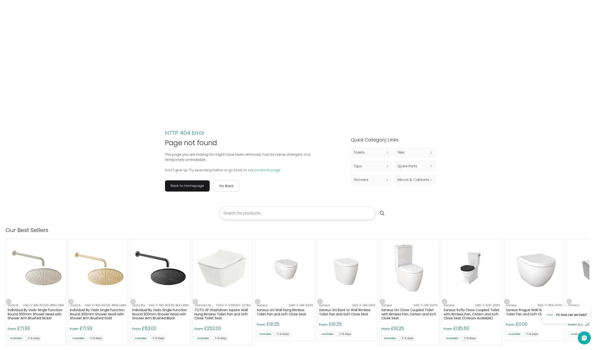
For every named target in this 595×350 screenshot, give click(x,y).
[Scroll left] (579, 230)
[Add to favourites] (8, 301)
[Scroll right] (586, 230)
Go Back (226, 185)
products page (267, 170)
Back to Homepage (187, 185)
